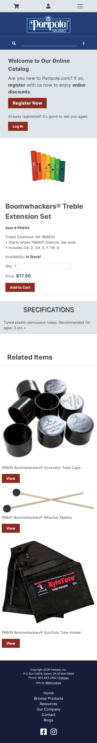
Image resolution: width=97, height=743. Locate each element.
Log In (18, 126)
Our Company (48, 709)
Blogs (48, 720)
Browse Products (48, 698)
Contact (48, 714)
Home (49, 693)
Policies (64, 677)
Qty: (8, 266)
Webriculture (53, 682)
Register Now (27, 103)
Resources (48, 703)
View (10, 478)
